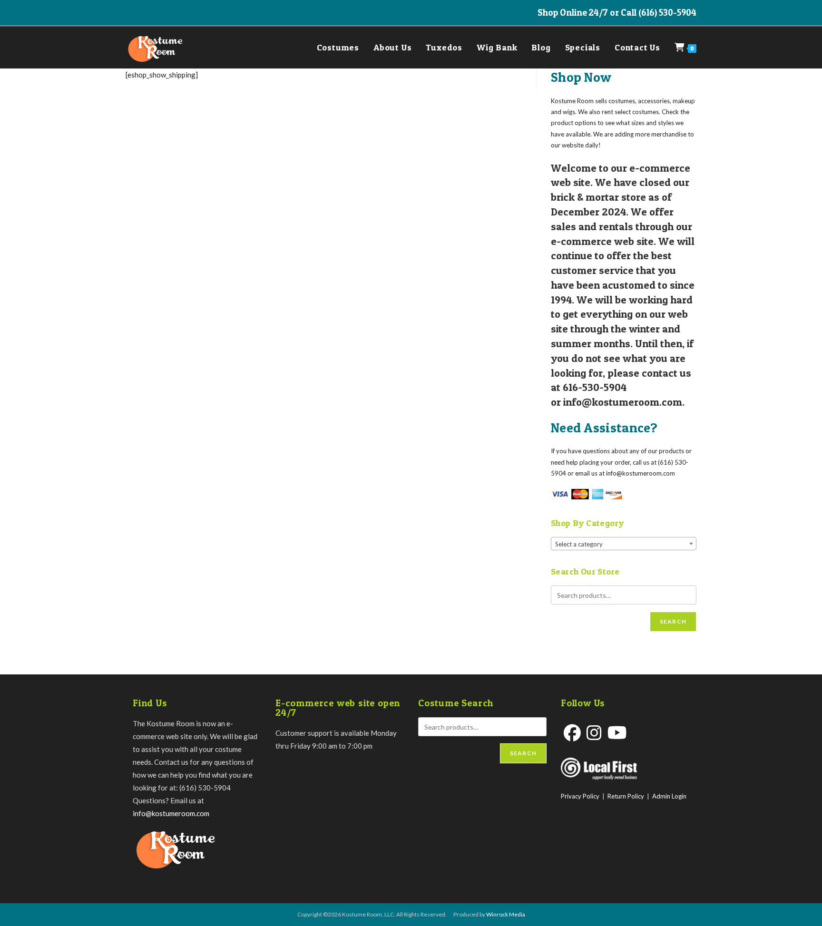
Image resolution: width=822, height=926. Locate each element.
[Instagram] (594, 732)
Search (673, 621)
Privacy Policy (580, 796)
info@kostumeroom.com (171, 813)
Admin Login (669, 796)
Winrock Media (505, 914)
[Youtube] (617, 732)
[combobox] (623, 543)
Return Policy (625, 796)
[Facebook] (572, 732)
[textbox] (623, 544)
